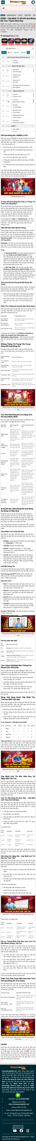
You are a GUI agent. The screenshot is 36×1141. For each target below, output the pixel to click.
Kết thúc (16, 52)
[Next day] (19, 48)
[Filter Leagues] (33, 48)
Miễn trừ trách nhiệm (18, 1128)
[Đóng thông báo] (32, 8)
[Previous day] (3, 48)
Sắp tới (23, 52)
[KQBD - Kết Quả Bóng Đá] (18, 2)
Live (10, 52)
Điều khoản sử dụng (18, 1127)
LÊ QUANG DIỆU (24, 1099)
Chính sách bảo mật (18, 1125)
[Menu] (3, 2)
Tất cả (4, 52)
